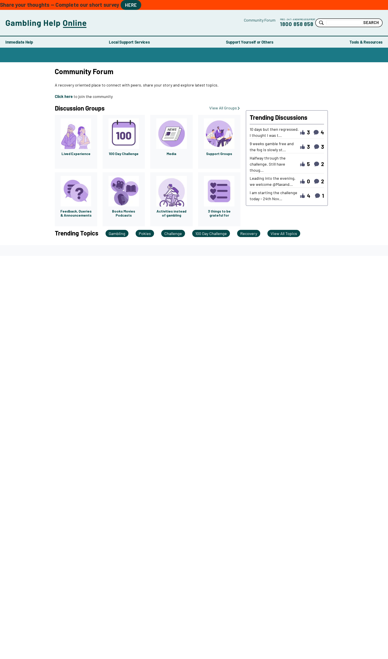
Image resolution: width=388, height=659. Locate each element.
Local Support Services (129, 42)
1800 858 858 (297, 24)
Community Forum (260, 20)
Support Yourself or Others (249, 42)
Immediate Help (19, 42)
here (131, 5)
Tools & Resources (366, 42)
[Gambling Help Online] (124, 23)
